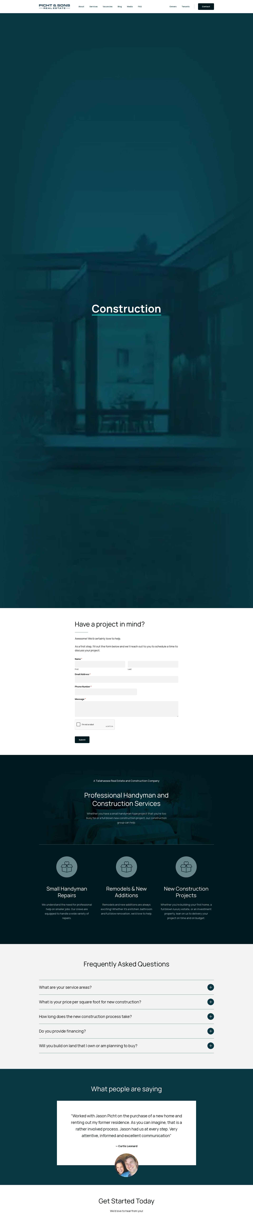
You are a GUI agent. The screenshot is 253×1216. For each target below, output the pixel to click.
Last (130, 669)
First (77, 669)
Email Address (83, 674)
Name (78, 659)
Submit (82, 739)
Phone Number (83, 686)
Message (80, 699)
